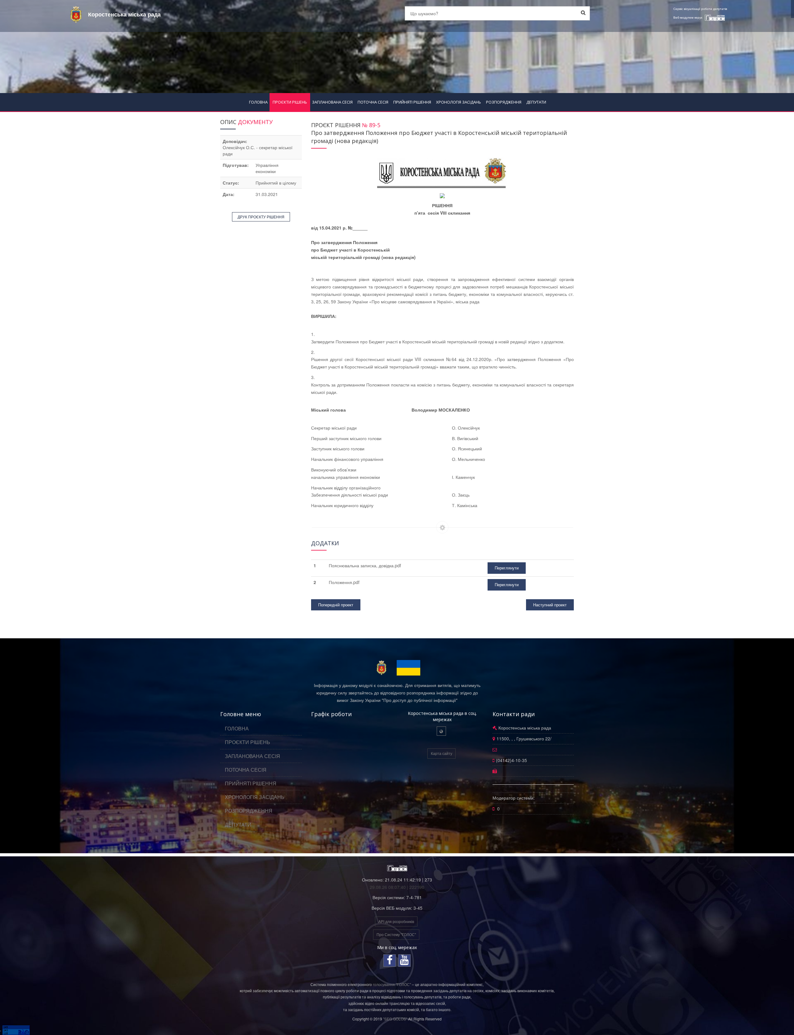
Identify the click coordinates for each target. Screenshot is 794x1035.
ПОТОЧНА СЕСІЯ (373, 102)
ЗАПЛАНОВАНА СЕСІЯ (332, 102)
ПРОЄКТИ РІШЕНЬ (290, 102)
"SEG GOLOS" (395, 1018)
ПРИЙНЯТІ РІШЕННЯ (412, 102)
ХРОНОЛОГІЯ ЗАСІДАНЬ (458, 102)
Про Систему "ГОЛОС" (396, 934)
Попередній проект (335, 605)
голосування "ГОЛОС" (392, 984)
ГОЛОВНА (258, 102)
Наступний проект (550, 605)
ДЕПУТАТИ (536, 102)
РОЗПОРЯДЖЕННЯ (503, 102)
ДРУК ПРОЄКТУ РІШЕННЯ (261, 216)
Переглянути (507, 568)
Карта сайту (441, 753)
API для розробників (396, 921)
